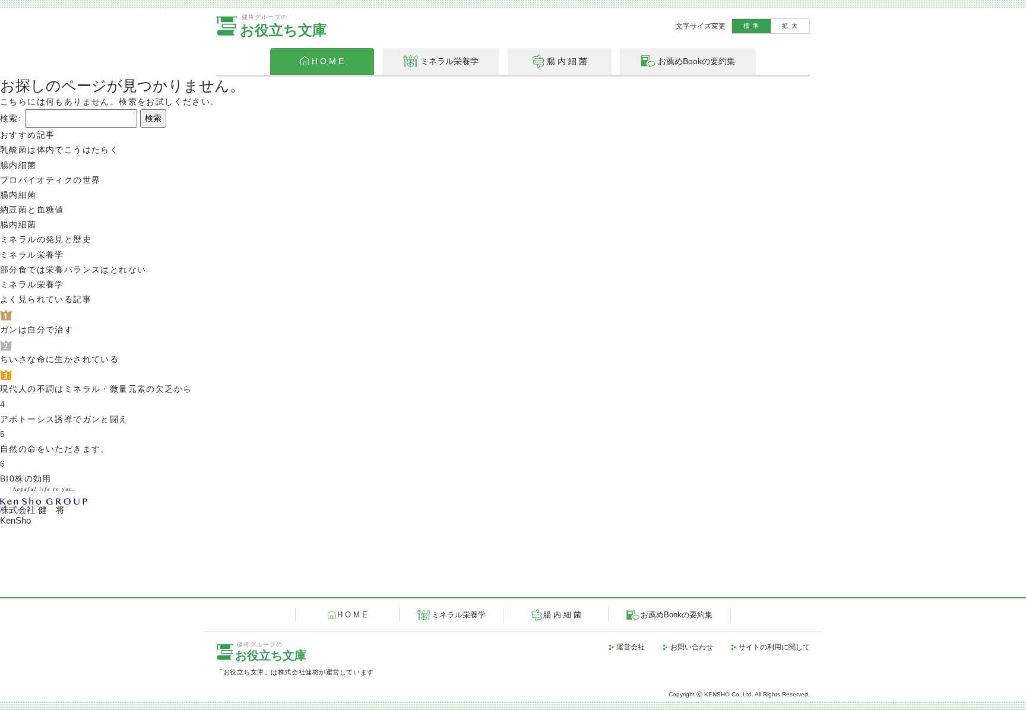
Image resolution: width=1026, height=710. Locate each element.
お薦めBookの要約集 (676, 615)
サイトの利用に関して (774, 647)
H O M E (352, 615)
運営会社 (630, 647)
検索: (10, 118)
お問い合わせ (691, 647)
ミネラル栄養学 (459, 615)
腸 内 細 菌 (562, 615)
